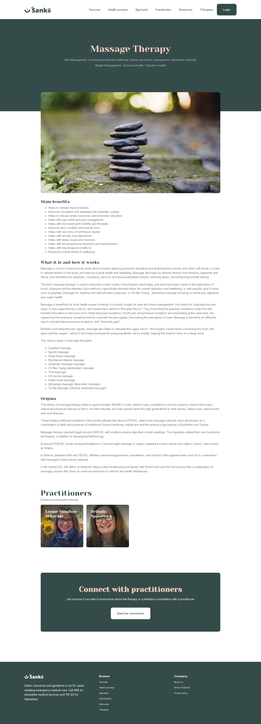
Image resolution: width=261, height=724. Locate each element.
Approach (141, 9)
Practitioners (163, 9)
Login (226, 9)
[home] (37, 9)
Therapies (206, 9)
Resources (185, 9)
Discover (95, 9)
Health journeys (118, 9)
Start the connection (130, 613)
